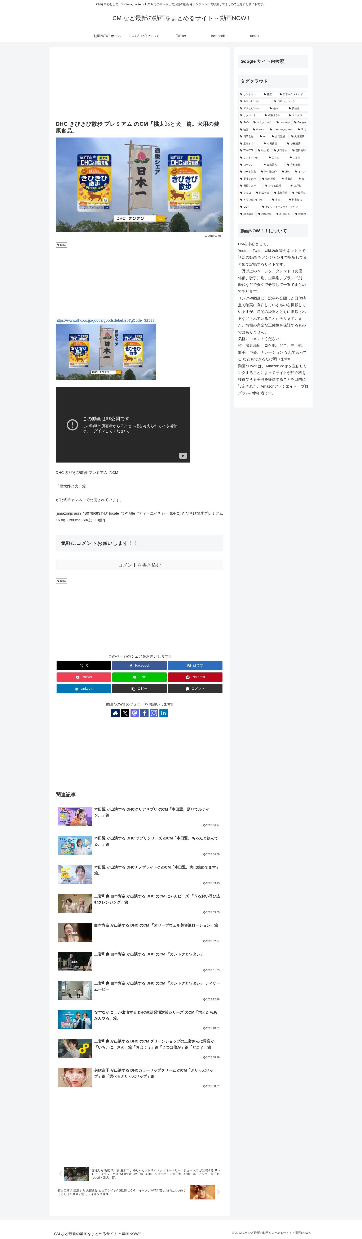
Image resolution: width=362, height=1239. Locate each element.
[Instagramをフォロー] (154, 713)
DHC (63, 244)
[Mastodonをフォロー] (135, 713)
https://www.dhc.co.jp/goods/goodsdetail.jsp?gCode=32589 (105, 320)
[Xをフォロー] (125, 713)
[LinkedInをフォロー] (163, 713)
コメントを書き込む (139, 565)
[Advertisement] (139, 84)
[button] (139, 688)
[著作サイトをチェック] (115, 713)
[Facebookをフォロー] (144, 713)
